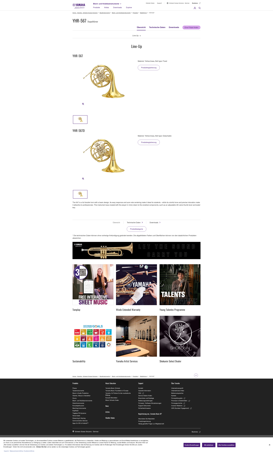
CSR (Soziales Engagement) (180, 408)
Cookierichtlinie (29, 451)
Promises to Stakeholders (179, 401)
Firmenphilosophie (176, 398)
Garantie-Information (144, 391)
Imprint (6, 451)
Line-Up (135, 35)
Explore (129, 7)
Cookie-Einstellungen (192, 445)
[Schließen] (269, 445)
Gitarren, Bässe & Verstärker (81, 396)
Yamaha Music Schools (112, 388)
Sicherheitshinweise (144, 408)
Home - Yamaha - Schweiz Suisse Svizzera (85, 13)
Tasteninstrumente (78, 391)
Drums (75, 398)
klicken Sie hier (41, 447)
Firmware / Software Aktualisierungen (149, 403)
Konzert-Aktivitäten (111, 398)
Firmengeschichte (176, 403)
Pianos (75, 388)
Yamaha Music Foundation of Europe (116, 391)
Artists (106, 7)
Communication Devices (80, 421)
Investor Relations (176, 406)
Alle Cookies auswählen (226, 445)
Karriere (173, 396)
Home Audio (76, 416)
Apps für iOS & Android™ (80, 423)
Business (195, 3)
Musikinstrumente (105, 13)
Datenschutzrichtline (16, 451)
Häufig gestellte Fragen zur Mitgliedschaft (151, 424)
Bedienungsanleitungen (145, 401)
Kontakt (140, 388)
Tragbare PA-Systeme (79, 413)
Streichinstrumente (78, 403)
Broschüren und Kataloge (146, 398)
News (107, 406)
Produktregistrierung (144, 421)
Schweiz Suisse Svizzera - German (179, 3)
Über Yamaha (175, 383)
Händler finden (150, 3)
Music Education (110, 383)
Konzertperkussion (78, 406)
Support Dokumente (144, 406)
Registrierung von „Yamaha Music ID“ (150, 414)
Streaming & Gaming (79, 418)
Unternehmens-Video (177, 391)
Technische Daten (157, 27)
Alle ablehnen (208, 445)
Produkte (96, 7)
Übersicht (141, 27)
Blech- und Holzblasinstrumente (106, 3)
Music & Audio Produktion (81, 393)
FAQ (139, 393)
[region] (136, 445)
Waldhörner (143, 13)
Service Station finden (145, 396)
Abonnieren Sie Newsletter (146, 419)
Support (159, 3)
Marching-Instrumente (79, 408)
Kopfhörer (75, 411)
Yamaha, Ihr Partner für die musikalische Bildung (118, 394)
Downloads (117, 7)
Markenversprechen (177, 393)
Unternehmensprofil (177, 388)
